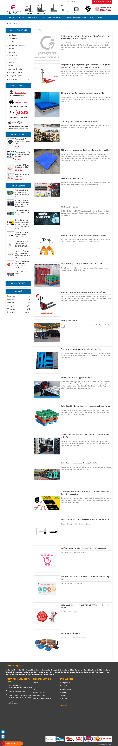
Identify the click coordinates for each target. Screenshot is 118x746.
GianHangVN (109, 744)
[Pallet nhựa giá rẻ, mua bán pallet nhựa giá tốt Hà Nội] (10, 217)
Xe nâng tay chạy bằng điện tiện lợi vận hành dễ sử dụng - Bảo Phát (83, 292)
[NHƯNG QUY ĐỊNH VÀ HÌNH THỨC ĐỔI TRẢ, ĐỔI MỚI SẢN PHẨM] (10, 248)
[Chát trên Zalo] (3, 737)
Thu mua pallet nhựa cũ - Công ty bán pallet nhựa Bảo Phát (81, 349)
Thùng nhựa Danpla (12, 79)
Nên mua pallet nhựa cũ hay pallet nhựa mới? (76, 378)
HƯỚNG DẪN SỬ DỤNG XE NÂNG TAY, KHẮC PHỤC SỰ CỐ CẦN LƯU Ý (22, 235)
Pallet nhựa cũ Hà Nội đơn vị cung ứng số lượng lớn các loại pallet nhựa (85, 406)
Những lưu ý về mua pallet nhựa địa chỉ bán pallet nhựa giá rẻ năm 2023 (85, 150)
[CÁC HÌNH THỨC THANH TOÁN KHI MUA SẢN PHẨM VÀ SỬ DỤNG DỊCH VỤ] (10, 257)
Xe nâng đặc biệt (12, 38)
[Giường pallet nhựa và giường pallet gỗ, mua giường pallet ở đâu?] (47, 117)
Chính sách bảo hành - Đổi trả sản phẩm (79, 18)
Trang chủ (10, 18)
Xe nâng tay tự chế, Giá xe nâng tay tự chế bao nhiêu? (79, 121)
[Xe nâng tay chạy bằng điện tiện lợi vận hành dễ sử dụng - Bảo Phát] (47, 316)
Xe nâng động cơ (12, 35)
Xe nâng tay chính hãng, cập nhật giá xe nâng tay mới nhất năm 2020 (84, 235)
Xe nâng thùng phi (12, 55)
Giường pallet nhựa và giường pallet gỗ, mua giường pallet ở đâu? (83, 93)
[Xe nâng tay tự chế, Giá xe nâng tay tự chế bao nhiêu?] (47, 145)
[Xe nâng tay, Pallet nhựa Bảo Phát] (59, 14)
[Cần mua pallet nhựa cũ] (47, 344)
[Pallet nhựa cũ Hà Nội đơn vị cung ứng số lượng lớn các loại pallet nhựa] (10, 196)
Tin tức (41, 18)
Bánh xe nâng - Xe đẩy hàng (15, 69)
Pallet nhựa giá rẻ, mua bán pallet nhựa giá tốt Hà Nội (22, 213)
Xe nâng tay (10, 48)
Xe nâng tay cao (11, 52)
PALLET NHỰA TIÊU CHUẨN (70, 634)
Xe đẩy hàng (10, 62)
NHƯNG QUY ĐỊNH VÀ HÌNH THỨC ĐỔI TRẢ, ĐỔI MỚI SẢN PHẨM (21, 244)
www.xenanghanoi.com (12, 701)
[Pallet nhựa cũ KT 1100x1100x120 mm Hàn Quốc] (10, 145)
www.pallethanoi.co (11, 703)
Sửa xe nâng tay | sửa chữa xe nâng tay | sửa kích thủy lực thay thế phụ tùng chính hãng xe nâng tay (22, 224)
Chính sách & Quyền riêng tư (70, 207)
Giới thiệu (21, 18)
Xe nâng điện (10, 42)
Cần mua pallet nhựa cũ (69, 321)
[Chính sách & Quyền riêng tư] (47, 230)
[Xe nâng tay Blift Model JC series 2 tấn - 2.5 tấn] (10, 171)
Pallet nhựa (10, 66)
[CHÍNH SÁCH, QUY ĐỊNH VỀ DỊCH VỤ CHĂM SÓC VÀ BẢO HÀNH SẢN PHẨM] (10, 267)
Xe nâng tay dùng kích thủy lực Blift (73, 178)
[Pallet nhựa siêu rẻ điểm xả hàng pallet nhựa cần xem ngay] (10, 158)
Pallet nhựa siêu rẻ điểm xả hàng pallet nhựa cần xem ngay (22, 154)
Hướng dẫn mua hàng (55, 18)
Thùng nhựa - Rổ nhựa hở (14, 76)
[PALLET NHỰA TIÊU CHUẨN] (10, 278)
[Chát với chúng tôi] (3, 732)
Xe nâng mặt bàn (12, 59)
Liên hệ (99, 18)
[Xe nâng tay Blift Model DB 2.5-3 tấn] (10, 180)
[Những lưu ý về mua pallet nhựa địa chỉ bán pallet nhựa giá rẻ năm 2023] (47, 174)
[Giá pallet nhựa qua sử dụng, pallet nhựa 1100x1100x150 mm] (47, 287)
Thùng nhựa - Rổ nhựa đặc (14, 72)
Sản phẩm (31, 18)
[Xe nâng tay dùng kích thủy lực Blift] (47, 202)
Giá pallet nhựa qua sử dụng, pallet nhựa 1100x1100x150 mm (81, 264)
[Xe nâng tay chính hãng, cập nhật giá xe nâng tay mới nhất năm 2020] (47, 259)
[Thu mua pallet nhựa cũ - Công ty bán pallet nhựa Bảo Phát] (47, 373)
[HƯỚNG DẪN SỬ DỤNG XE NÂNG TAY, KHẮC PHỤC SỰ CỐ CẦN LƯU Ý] (10, 238)
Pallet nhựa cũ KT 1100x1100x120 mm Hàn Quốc (22, 141)
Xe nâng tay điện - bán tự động (16, 45)
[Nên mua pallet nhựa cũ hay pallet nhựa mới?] (47, 401)
